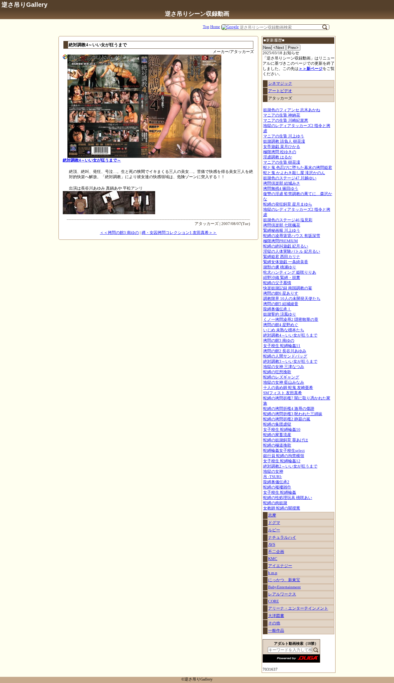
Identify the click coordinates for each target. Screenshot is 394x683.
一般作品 (276, 630)
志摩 (272, 515)
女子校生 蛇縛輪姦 (279, 492)
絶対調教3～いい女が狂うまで (290, 361)
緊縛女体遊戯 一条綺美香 (285, 262)
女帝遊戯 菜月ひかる (281, 147)
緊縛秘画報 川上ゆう (281, 230)
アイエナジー (280, 566)
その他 (274, 623)
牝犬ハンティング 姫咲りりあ (289, 272)
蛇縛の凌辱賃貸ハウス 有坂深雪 (291, 236)
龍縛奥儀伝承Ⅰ (277, 309)
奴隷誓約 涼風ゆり (279, 314)
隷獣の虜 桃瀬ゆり (279, 267)
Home (215, 27)
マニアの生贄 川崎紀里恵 (285, 120)
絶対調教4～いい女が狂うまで (290, 335)
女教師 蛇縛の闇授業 (281, 508)
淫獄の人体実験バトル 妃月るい (291, 251)
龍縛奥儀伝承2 (276, 482)
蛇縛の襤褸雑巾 (277, 487)
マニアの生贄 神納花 (281, 115)
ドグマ (274, 523)
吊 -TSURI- (272, 477)
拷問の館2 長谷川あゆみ (284, 351)
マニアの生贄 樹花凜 (281, 162)
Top (206, 27)
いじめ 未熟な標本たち (283, 330)
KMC (272, 559)
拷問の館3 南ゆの (278, 340)
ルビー (274, 530)
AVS (271, 544)
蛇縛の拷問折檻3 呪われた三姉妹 (292, 414)
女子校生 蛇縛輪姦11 (281, 346)
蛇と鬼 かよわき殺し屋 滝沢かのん (294, 173)
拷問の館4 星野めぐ (280, 325)
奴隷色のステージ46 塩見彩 (287, 220)
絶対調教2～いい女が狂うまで (290, 466)
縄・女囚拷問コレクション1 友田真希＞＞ (179, 233)
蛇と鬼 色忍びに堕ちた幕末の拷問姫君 (297, 168)
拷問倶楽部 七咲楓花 (281, 225)
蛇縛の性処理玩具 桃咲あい (287, 498)
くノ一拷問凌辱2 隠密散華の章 (290, 319)
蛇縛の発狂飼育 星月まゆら (287, 204)
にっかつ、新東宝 (284, 580)
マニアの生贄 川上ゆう (283, 136)
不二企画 (276, 552)
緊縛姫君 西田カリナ (281, 257)
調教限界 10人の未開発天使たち (291, 299)
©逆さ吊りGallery (197, 679)
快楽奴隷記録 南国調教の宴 (287, 288)
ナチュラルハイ (282, 537)
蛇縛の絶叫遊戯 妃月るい (285, 246)
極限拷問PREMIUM (280, 241)
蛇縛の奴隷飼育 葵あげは (285, 440)
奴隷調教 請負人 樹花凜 (284, 141)
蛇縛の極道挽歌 (277, 445)
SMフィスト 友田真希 (282, 393)
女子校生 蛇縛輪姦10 (281, 429)
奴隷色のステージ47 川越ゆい (289, 178)
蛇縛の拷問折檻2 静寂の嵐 (286, 419)
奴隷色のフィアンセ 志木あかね (291, 110)
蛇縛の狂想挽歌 (277, 372)
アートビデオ (280, 91)
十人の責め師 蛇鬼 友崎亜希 (288, 388)
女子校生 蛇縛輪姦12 (281, 461)
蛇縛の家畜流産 (277, 435)
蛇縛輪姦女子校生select (284, 450)
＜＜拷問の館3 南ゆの (119, 233)
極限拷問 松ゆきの (279, 152)
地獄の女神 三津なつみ (283, 367)
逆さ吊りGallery (24, 4)
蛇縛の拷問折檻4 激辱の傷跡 (288, 409)
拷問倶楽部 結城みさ (281, 183)
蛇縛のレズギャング (281, 377)
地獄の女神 (273, 471)
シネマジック (280, 83)
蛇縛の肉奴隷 (275, 503)
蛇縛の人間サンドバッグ (285, 356)
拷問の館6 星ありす (280, 293)
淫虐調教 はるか (277, 157)
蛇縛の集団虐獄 (277, 424)
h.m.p (272, 573)
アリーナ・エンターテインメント (298, 608)
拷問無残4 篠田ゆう (280, 188)
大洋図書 (276, 616)
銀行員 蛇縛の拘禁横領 (283, 456)
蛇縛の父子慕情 (277, 283)
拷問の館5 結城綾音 (280, 304)
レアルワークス (282, 594)
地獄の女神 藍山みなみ (283, 382)
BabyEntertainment (284, 587)
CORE (273, 601)
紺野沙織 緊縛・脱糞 (281, 278)
